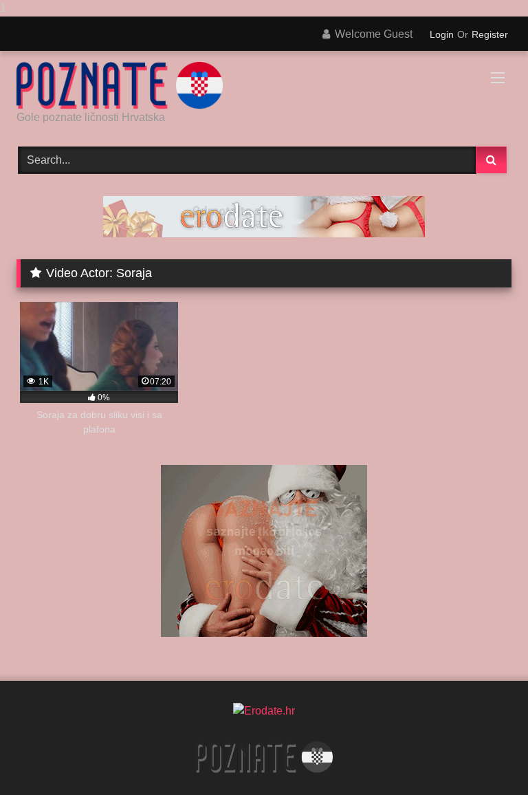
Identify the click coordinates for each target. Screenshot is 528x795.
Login (442, 34)
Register (490, 34)
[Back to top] (485, 756)
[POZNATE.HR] (264, 85)
